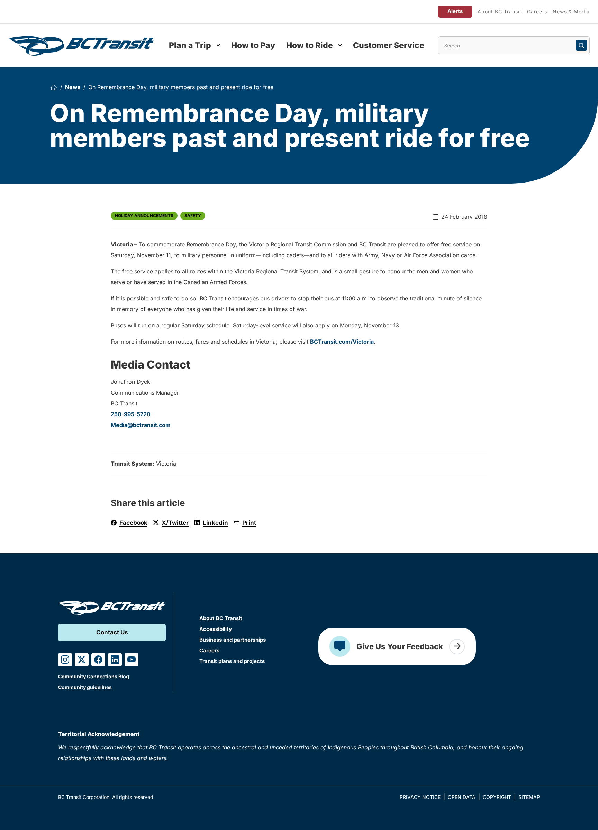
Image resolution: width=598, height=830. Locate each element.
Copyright (497, 797)
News (73, 87)
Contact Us (112, 632)
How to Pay (253, 45)
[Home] (53, 87)
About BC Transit (500, 12)
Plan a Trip (190, 45)
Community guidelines (85, 687)
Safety (192, 215)
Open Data (461, 797)
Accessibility (215, 629)
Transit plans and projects (232, 661)
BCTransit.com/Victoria (342, 341)
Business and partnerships (232, 639)
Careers (537, 12)
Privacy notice (420, 797)
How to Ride (309, 45)
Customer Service (388, 45)
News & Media (571, 12)
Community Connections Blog (93, 676)
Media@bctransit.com (141, 424)
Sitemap (529, 797)
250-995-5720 (131, 414)
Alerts (455, 11)
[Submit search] (581, 45)
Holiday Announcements (144, 215)
